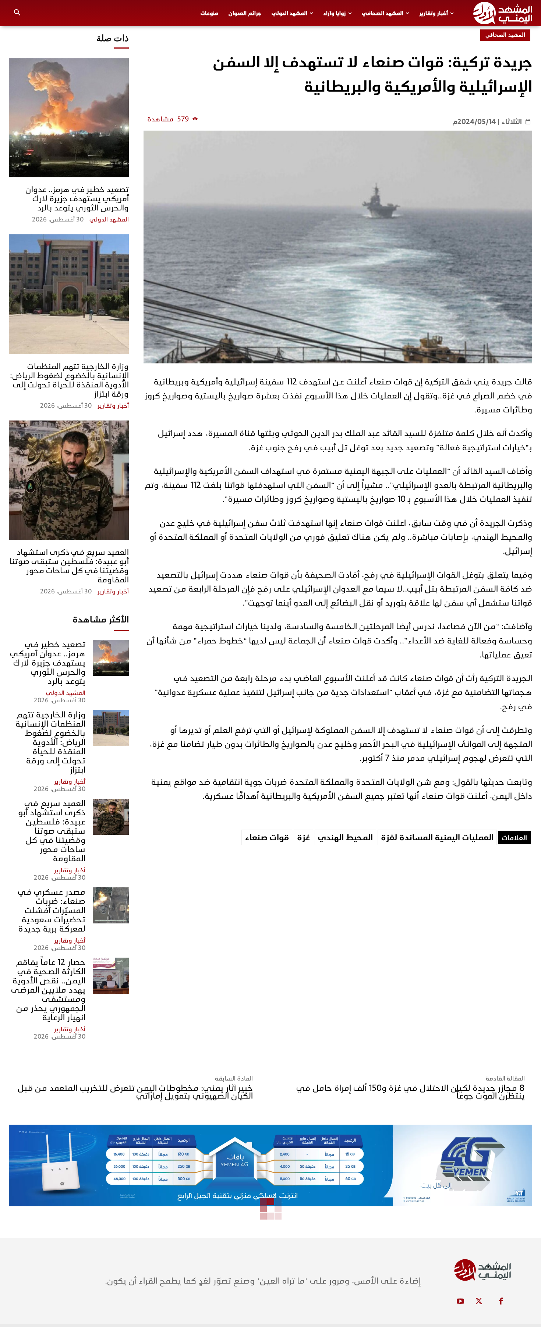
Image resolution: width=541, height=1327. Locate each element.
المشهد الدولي (109, 219)
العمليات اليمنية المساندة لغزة (437, 837)
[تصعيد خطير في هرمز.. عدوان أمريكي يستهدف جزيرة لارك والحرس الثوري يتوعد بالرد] (69, 118)
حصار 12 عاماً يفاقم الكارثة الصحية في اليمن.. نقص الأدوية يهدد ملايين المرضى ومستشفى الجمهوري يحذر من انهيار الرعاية (48, 990)
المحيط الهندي (345, 837)
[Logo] (502, 13)
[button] (17, 13)
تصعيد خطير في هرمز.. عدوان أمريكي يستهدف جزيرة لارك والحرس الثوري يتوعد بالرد (77, 198)
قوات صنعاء (267, 837)
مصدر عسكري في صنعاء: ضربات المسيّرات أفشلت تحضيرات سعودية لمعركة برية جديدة (51, 910)
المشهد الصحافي (505, 35)
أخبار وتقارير (113, 405)
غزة (303, 837)
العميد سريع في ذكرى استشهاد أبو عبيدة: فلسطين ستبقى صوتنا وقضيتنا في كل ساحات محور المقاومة (69, 566)
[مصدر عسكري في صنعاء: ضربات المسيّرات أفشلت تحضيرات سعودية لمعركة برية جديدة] (111, 905)
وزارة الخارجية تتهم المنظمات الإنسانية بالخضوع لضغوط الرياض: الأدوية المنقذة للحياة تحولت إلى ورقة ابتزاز (69, 380)
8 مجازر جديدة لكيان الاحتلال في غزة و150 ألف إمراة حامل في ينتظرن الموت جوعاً (410, 1091)
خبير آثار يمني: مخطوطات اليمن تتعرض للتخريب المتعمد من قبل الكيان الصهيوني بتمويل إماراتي (135, 1091)
